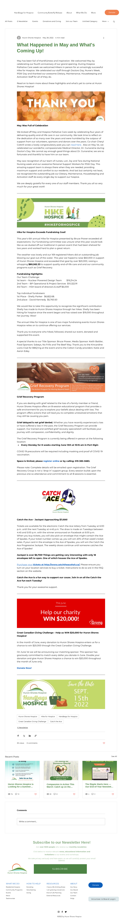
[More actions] (103, 37)
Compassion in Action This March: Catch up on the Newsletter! (60, 785)
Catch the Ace (56, 721)
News (8, 895)
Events (35, 21)
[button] (68, 13)
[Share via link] (35, 736)
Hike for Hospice (48, 716)
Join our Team (72, 21)
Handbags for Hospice (68, 716)
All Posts (8, 21)
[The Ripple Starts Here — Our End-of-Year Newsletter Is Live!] (99, 770)
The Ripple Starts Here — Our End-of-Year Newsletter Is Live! (99, 785)
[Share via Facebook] (18, 736)
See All (114, 756)
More (104, 21)
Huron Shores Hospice (27, 716)
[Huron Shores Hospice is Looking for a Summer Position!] (22, 770)
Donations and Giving (52, 21)
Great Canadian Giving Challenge (32, 721)
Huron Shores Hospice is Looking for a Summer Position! (20, 785)
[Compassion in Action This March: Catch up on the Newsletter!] (61, 770)
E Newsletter (22, 21)
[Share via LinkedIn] (30, 736)
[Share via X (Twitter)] (24, 736)
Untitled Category (89, 21)
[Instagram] (58, 912)
